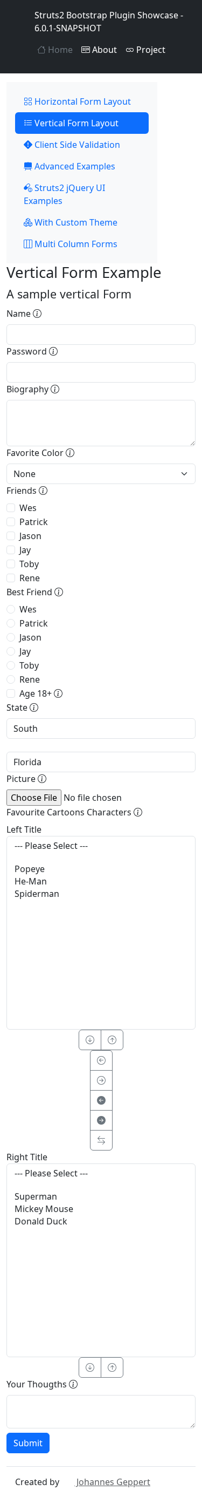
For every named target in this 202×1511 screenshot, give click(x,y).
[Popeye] (101, 869)
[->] (101, 1080)
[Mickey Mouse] (101, 1209)
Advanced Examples (73, 166)
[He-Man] (101, 881)
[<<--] (101, 1100)
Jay (25, 550)
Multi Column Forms (74, 244)
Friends (22, 490)
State (18, 707)
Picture (22, 779)
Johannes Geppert (112, 1482)
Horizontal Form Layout (81, 101)
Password (27, 351)
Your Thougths (37, 1384)
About (103, 50)
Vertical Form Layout (75, 123)
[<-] (101, 1060)
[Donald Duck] (101, 1221)
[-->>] (101, 1120)
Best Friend (30, 592)
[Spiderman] (101, 894)
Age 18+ (36, 693)
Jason (30, 536)
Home (59, 50)
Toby (29, 564)
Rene (29, 578)
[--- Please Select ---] (101, 846)
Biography (28, 389)
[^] (112, 1040)
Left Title (23, 829)
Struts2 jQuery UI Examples (64, 194)
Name (19, 313)
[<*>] (101, 1140)
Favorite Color (36, 453)
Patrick (33, 522)
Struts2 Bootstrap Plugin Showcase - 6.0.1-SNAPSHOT (108, 21)
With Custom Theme (74, 222)
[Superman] (101, 1196)
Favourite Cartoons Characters (70, 812)
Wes (28, 508)
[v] (90, 1040)
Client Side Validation (76, 145)
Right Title (26, 1157)
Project (149, 50)
